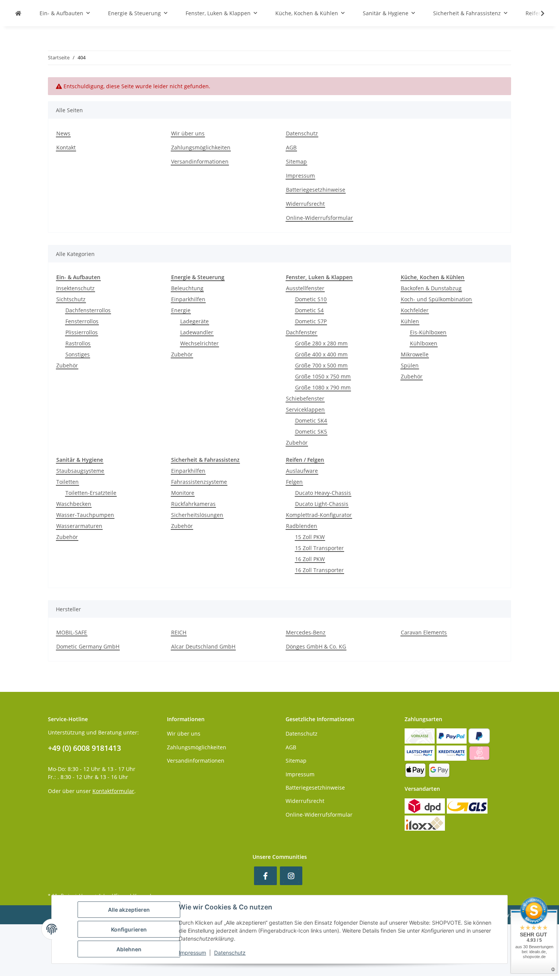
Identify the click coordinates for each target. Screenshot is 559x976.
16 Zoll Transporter (319, 570)
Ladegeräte (194, 321)
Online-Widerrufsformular (319, 217)
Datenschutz (302, 133)
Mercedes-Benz (306, 632)
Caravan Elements (424, 632)
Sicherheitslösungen (197, 514)
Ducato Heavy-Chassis (323, 492)
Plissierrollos (81, 332)
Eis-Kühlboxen (428, 332)
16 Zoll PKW (310, 559)
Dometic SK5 (311, 431)
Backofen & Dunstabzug (431, 288)
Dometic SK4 (311, 420)
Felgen (294, 481)
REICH (178, 632)
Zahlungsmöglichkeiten (200, 147)
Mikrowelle (415, 354)
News (63, 133)
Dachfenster (301, 332)
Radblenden (301, 525)
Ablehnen (128, 949)
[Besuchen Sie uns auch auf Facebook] (265, 875)
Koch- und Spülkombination (436, 299)
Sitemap (296, 161)
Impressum (300, 175)
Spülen (410, 365)
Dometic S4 (309, 310)
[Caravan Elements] (18, 13)
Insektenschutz (75, 288)
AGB (291, 147)
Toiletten (67, 481)
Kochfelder (415, 310)
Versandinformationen (200, 161)
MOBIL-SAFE (71, 632)
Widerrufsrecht (305, 203)
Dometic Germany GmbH (87, 646)
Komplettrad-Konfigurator (319, 514)
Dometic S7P (311, 321)
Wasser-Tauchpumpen (85, 514)
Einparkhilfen (188, 299)
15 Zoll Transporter (319, 548)
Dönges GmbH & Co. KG (316, 646)
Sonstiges (77, 354)
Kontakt (66, 147)
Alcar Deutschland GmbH (203, 646)
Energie (181, 310)
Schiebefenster (305, 398)
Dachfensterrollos (88, 310)
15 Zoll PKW (310, 536)
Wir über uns (188, 133)
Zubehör (67, 365)
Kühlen (410, 321)
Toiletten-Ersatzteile (90, 492)
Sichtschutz (71, 299)
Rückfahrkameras (193, 503)
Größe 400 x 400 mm (321, 354)
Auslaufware (302, 470)
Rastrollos (78, 343)
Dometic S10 (311, 299)
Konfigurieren (129, 929)
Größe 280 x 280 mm (321, 343)
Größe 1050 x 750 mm (323, 376)
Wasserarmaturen (79, 525)
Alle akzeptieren (129, 909)
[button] (538, 13)
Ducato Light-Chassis (321, 503)
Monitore (182, 492)
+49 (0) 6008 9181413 (84, 748)
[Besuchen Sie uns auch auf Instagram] (291, 875)
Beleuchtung (187, 288)
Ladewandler (196, 332)
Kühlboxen (423, 343)
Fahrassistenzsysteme (199, 481)
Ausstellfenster (305, 288)
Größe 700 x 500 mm (321, 365)
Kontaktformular (113, 791)
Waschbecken (73, 503)
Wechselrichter (199, 343)
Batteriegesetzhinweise (315, 189)
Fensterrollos (81, 321)
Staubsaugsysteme (80, 470)
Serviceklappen (305, 409)
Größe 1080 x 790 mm (323, 387)
